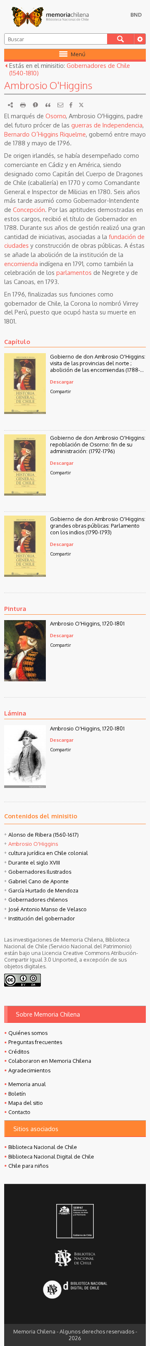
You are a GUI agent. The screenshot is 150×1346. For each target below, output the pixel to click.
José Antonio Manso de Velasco (47, 909)
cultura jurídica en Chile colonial (48, 853)
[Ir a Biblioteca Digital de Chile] (75, 1290)
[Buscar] (120, 39)
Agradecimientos (29, 1070)
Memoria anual (27, 1084)
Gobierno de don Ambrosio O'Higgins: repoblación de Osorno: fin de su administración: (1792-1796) (97, 444)
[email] (60, 105)
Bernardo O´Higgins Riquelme (45, 134)
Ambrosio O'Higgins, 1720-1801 (87, 623)
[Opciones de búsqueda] (139, 39)
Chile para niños (28, 1165)
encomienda (21, 263)
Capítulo (17, 341)
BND (136, 14)
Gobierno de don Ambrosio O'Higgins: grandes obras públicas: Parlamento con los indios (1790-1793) (97, 526)
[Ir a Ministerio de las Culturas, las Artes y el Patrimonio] (75, 1221)
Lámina (15, 713)
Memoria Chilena (50, 16)
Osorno (55, 116)
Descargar (61, 382)
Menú (78, 54)
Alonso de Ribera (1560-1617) (43, 834)
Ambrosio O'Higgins (33, 843)
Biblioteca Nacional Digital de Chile (51, 1156)
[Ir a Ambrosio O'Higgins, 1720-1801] (25, 679)
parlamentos (74, 272)
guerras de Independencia (106, 125)
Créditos (18, 1051)
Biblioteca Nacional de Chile (42, 1147)
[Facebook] (71, 105)
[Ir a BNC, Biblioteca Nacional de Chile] (75, 1258)
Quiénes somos (28, 1032)
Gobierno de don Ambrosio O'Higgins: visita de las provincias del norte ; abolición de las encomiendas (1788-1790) (97, 363)
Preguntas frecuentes (35, 1042)
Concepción (29, 209)
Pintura (15, 608)
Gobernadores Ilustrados (39, 871)
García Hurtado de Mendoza (43, 890)
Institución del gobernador (41, 918)
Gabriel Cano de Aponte (38, 881)
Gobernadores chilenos (38, 899)
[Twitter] (81, 105)
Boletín (17, 1093)
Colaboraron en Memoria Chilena (49, 1060)
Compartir (60, 391)
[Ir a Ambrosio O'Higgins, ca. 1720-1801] (25, 785)
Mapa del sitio (25, 1102)
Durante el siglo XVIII (34, 862)
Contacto (19, 1112)
